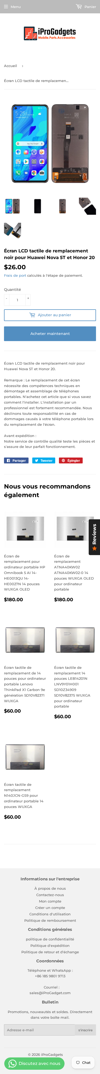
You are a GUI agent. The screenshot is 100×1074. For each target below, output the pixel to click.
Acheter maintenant (50, 333)
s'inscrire (85, 1030)
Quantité (12, 289)
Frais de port (15, 275)
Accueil (10, 66)
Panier (89, 7)
